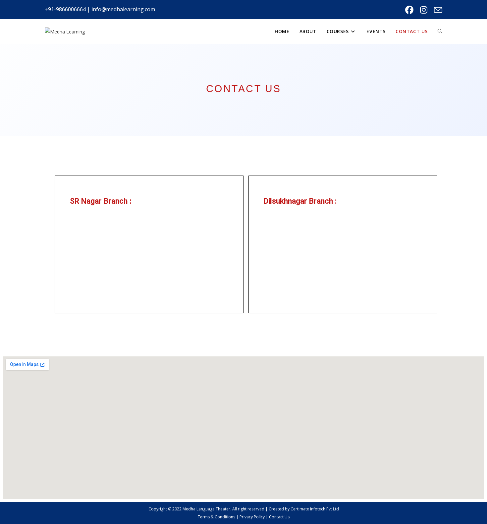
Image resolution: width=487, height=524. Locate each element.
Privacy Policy (252, 517)
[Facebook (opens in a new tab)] (409, 10)
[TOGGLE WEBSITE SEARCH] (440, 31)
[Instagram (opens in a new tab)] (424, 10)
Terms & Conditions (216, 517)
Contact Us (279, 517)
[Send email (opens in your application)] (436, 10)
